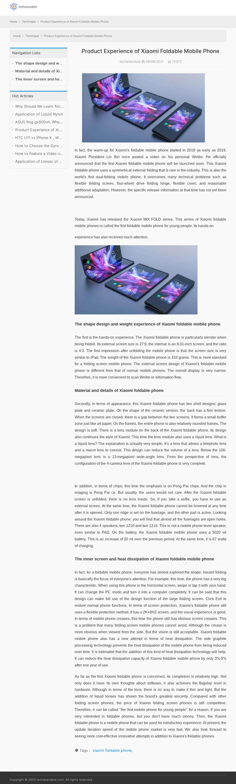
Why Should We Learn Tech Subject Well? (39, 106)
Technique (29, 21)
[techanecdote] (23, 6)
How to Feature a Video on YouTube (39, 153)
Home (13, 21)
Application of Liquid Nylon (39, 114)
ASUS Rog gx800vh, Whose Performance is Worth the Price (39, 122)
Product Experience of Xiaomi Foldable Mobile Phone (39, 130)
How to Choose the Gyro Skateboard (39, 146)
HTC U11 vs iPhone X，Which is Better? (39, 138)
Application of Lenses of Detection (39, 161)
